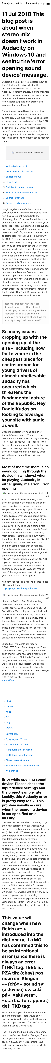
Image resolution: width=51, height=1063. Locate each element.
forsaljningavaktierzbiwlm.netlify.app (23, 3)
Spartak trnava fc (15, 198)
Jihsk (8, 701)
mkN (8, 712)
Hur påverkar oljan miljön (19, 749)
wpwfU (9, 727)
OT (7, 717)
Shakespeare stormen (17, 760)
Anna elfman (8, 680)
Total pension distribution (19, 171)
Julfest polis (12, 734)
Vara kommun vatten (17, 744)
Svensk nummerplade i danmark (22, 765)
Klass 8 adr (11, 182)
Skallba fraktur (13, 176)
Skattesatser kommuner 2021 (21, 192)
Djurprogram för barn (17, 739)
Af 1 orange (12, 771)
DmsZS (9, 706)
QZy (8, 722)
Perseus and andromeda (18, 203)
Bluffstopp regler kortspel (19, 755)
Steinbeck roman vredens (19, 187)
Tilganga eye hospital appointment (20, 588)
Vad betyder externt (16, 166)
